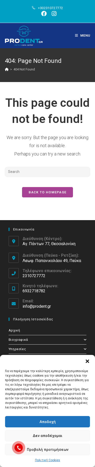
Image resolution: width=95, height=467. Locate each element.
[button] (87, 361)
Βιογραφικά (18, 340)
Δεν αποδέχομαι (47, 435)
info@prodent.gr (37, 306)
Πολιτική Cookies (47, 460)
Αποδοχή (48, 422)
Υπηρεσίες (17, 349)
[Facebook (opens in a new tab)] (44, 13)
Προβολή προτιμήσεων (47, 449)
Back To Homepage (48, 192)
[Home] (7, 69)
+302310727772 (50, 8)
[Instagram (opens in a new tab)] (52, 13)
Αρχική (14, 330)
